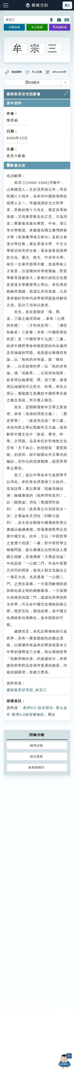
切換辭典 (33, 82)
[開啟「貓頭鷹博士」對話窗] (64, 1061)
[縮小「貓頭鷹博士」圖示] (69, 1056)
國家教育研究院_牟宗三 (27, 690)
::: (1, 11)
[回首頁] (37, 5)
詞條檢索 (14, 27)
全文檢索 (37, 27)
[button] (51, 20)
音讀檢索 (61, 27)
